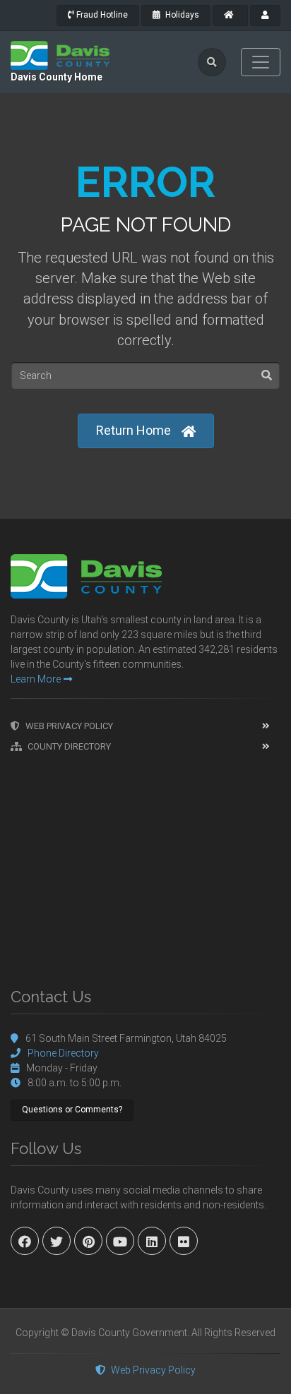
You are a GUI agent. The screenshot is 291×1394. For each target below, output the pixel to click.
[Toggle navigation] (260, 62)
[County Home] (230, 15)
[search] (212, 62)
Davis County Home (56, 77)
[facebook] (25, 1241)
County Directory (69, 746)
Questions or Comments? (72, 1109)
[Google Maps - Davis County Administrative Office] (145, 863)
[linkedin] (152, 1241)
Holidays (181, 15)
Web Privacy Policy (69, 726)
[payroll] (265, 15)
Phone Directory (63, 1053)
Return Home (133, 430)
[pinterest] (88, 1241)
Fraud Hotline (101, 15)
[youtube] (120, 1241)
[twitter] (56, 1241)
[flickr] (184, 1241)
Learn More (36, 679)
